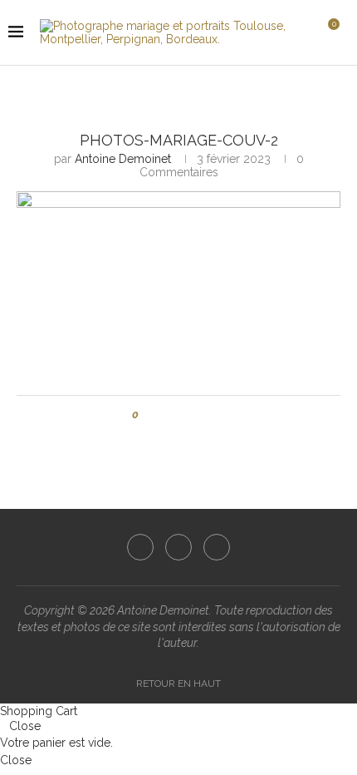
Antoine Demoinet (123, 158)
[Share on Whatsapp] (213, 415)
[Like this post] (147, 415)
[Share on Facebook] (166, 415)
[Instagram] (178, 547)
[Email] (216, 547)
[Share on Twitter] (182, 415)
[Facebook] (140, 547)
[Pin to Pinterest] (198, 415)
